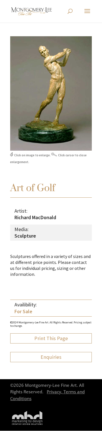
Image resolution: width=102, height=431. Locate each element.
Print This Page (51, 338)
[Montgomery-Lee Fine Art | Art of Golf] (51, 149)
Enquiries (51, 357)
